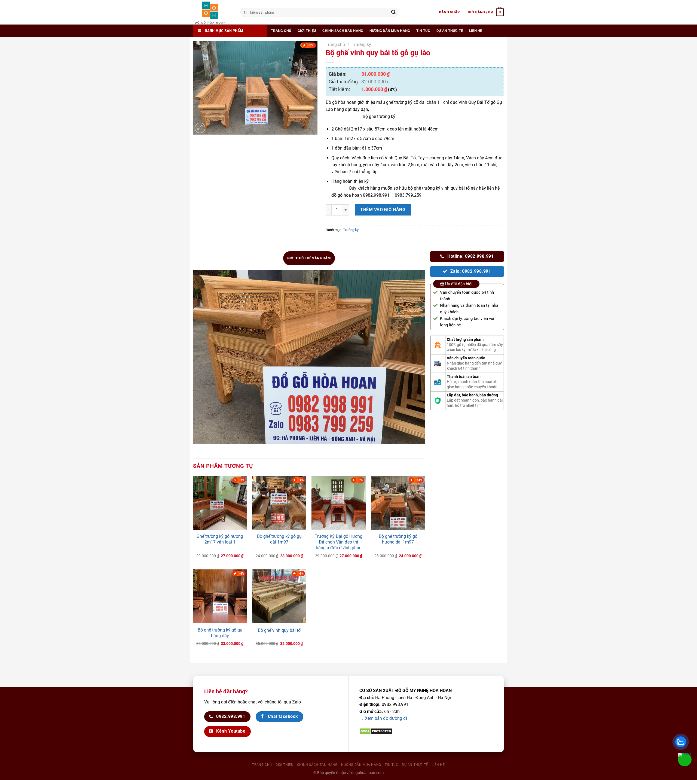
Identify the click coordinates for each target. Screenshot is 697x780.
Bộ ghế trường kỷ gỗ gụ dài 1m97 (279, 539)
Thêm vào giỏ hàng (382, 209)
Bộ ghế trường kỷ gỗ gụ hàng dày (220, 632)
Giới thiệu (307, 31)
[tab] (309, 258)
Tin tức (423, 31)
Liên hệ (475, 31)
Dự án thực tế (449, 31)
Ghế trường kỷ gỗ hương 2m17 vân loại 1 (220, 539)
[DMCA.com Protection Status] (375, 730)
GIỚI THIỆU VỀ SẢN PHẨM (309, 258)
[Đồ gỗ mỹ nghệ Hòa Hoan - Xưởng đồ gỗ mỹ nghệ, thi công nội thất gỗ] (212, 12)
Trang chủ (281, 31)
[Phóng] (200, 128)
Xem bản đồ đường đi (386, 718)
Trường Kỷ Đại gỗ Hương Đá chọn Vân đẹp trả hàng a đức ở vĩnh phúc (338, 542)
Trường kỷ (361, 44)
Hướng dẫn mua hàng (389, 31)
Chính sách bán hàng (342, 31)
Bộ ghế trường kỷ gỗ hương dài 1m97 (398, 539)
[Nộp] (393, 12)
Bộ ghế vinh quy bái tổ (279, 630)
